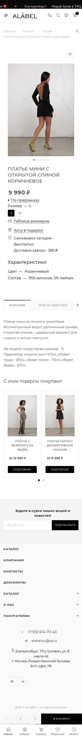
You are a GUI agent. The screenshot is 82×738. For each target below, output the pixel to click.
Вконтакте (23, 681)
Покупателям (16, 616)
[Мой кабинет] (66, 16)
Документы (14, 582)
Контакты (13, 571)
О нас (8, 604)
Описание (17, 305)
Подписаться (65, 525)
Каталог (11, 549)
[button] (39, 480)
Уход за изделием (53, 305)
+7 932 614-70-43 (42, 632)
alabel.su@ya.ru (44, 641)
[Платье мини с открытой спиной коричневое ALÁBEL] (41, 110)
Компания (13, 560)
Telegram (11, 681)
